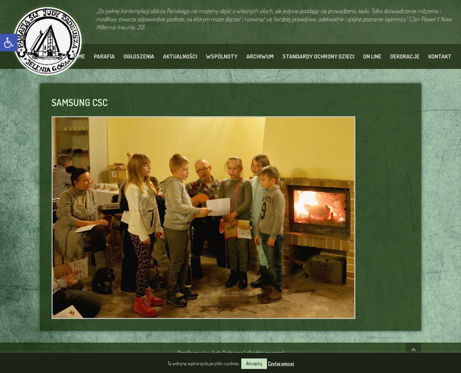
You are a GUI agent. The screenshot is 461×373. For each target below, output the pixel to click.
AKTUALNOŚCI (180, 56)
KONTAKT (440, 56)
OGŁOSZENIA (139, 56)
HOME (78, 56)
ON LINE (372, 56)
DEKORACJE (404, 56)
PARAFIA (104, 56)
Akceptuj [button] (254, 363)
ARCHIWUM (260, 56)
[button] (9, 42)
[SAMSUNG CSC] (203, 216)
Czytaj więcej (281, 363)
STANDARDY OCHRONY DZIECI (318, 56)
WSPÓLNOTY (222, 56)
